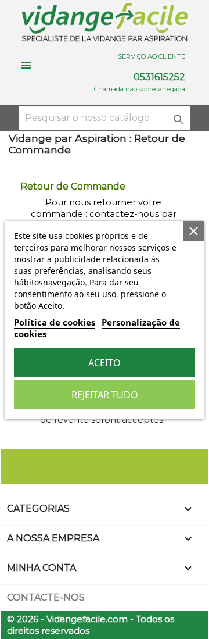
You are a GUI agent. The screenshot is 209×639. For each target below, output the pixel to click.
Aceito (104, 362)
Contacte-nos (46, 597)
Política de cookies (54, 322)
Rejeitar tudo (104, 394)
